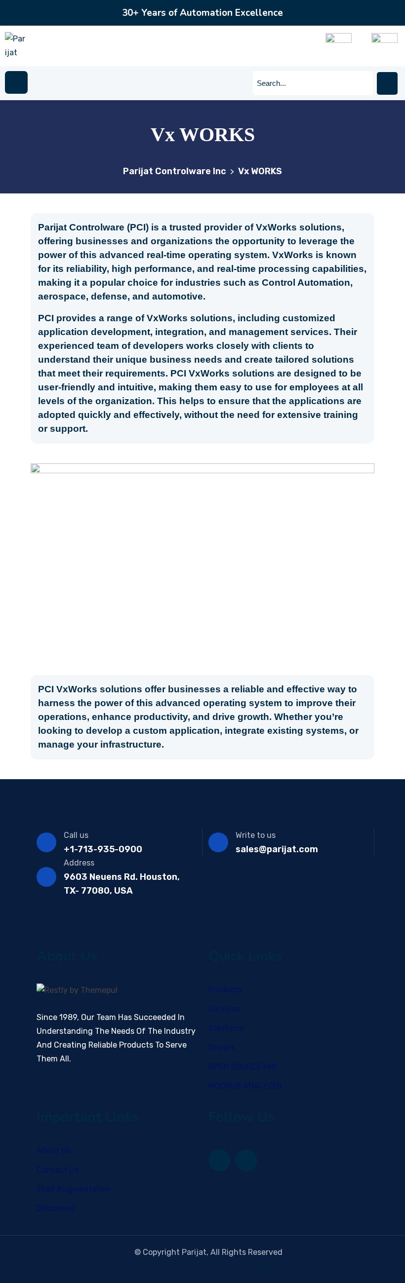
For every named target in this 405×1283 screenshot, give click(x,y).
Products (225, 989)
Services (224, 1009)
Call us (76, 835)
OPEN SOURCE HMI (242, 1066)
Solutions (225, 1028)
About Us (54, 1150)
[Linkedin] (219, 1160)
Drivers (221, 1047)
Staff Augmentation (74, 1189)
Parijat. (269, 1266)
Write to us (256, 835)
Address (79, 863)
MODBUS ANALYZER (245, 1086)
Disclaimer (56, 1208)
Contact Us (58, 1169)
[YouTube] (246, 1160)
